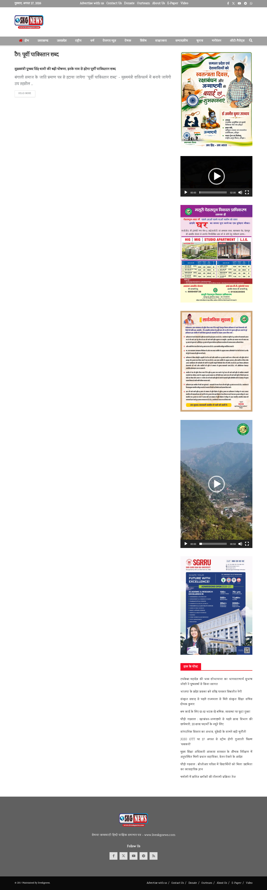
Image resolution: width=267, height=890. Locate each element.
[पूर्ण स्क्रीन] (247, 192)
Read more (27, 93)
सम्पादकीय (181, 41)
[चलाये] (186, 192)
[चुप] (240, 192)
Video (184, 3)
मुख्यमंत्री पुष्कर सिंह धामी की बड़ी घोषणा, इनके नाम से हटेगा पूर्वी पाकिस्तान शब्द (65, 69)
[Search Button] (250, 41)
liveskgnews (44, 883)
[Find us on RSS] (153, 856)
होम (27, 41)
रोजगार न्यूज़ (109, 41)
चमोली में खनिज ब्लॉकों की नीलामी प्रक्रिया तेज (208, 777)
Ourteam (143, 3)
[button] (216, 176)
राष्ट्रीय (78, 41)
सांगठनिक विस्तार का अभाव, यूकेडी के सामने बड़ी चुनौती (213, 732)
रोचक (128, 41)
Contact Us (114, 3)
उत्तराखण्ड (43, 41)
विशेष (143, 41)
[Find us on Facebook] (113, 856)
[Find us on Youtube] (133, 856)
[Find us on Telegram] (143, 856)
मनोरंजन (216, 41)
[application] (216, 176)
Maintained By (30, 883)
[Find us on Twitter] (123, 856)
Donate (129, 3)
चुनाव (199, 41)
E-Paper (172, 3)
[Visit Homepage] (29, 22)
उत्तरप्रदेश (62, 41)
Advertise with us (92, 3)
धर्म (92, 41)
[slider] (213, 192)
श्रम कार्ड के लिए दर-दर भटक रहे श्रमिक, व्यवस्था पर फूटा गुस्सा (215, 712)
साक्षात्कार (161, 41)
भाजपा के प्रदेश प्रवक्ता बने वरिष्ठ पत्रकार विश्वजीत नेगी (211, 692)
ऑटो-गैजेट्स (237, 41)
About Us (158, 3)
